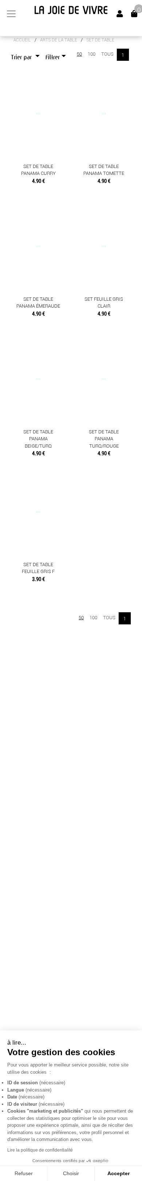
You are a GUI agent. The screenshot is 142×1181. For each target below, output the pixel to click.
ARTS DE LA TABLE (58, 40)
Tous (107, 54)
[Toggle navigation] (11, 13)
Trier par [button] (22, 57)
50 (79, 54)
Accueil (22, 40)
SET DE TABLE (100, 40)
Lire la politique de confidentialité (40, 1150)
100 (91, 54)
